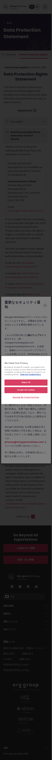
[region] (26, 380)
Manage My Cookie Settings (26, 397)
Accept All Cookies (26, 390)
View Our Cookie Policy (30, 374)
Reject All (26, 382)
